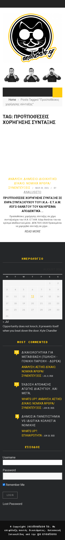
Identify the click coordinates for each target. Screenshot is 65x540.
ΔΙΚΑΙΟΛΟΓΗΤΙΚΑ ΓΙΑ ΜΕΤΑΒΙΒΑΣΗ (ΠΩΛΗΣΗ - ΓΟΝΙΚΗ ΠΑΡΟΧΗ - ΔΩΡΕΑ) (41, 357)
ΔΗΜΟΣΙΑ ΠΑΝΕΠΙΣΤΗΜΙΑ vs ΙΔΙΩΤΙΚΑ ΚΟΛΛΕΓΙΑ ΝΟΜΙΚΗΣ (41, 421)
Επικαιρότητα (32, 435)
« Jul (6, 321)
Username (9, 457)
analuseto (32, 192)
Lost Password (12, 504)
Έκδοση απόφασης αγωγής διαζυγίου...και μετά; (39, 389)
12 (16, 352)
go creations (47, 534)
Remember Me (15, 484)
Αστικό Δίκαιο (45, 367)
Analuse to (41, 526)
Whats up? (29, 399)
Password (9, 470)
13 (32, 296)
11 (16, 384)
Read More (32, 231)
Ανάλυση (15, 179)
